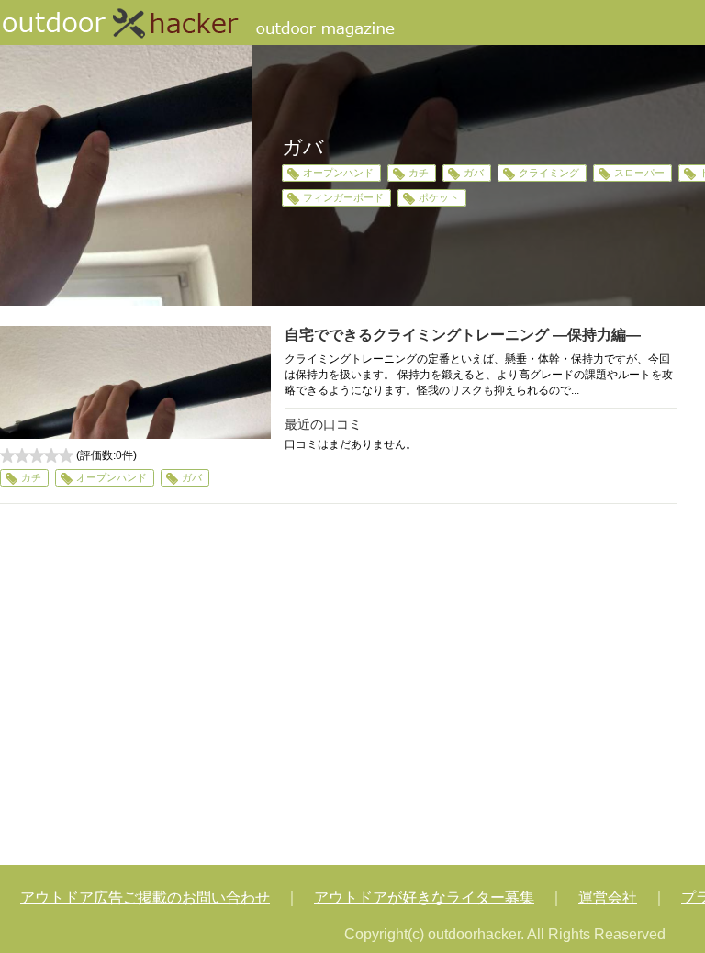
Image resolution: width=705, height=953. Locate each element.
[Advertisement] (338, 686)
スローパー (639, 172)
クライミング (549, 172)
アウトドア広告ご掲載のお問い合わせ (145, 897)
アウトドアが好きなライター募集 (424, 897)
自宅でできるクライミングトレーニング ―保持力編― (463, 334)
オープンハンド (338, 172)
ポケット (439, 197)
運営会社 (607, 897)
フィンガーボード (343, 197)
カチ (418, 172)
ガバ (474, 172)
